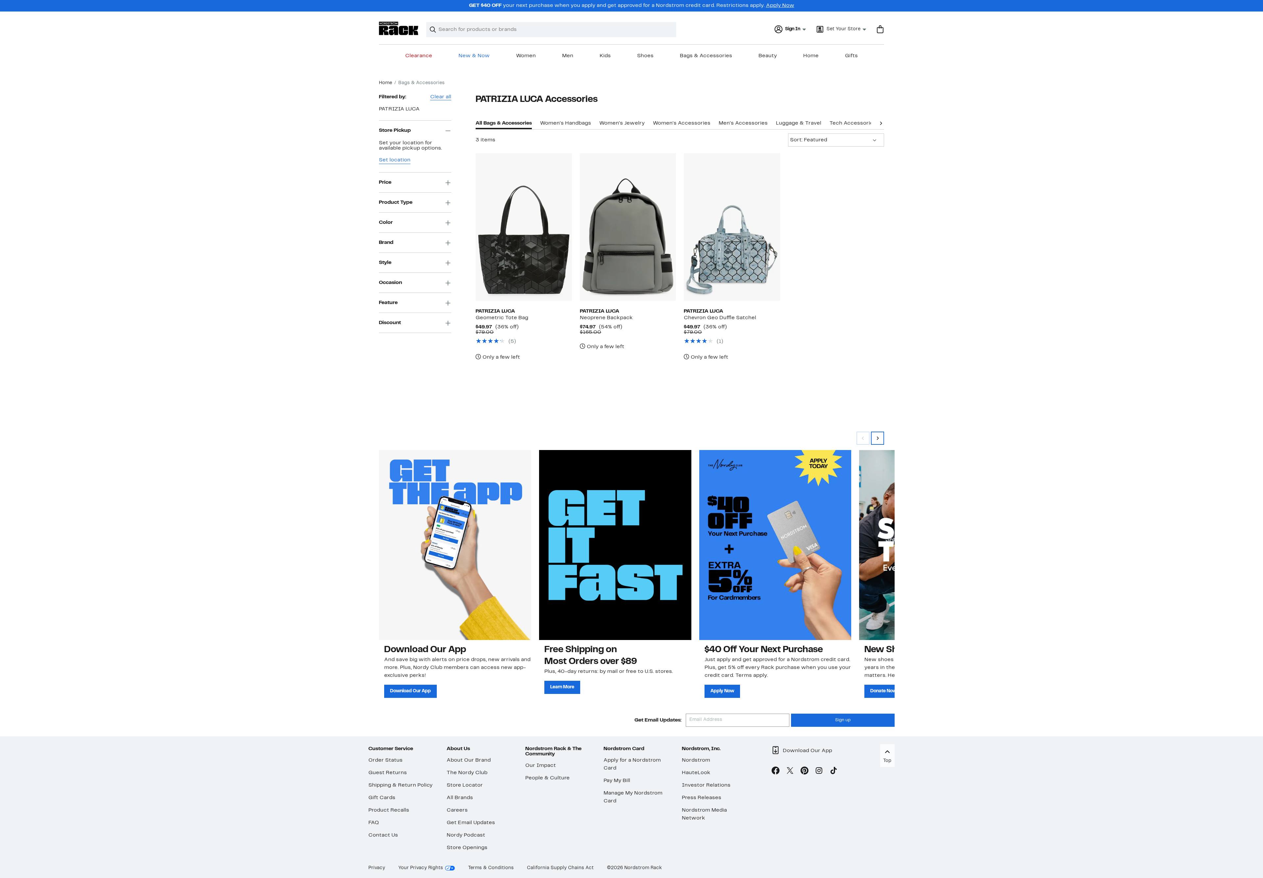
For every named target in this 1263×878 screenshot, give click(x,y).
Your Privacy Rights (420, 868)
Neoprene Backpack (606, 318)
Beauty (767, 56)
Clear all (440, 97)
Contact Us (383, 835)
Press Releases (701, 797)
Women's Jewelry (622, 123)
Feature (388, 302)
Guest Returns (387, 773)
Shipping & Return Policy (400, 785)
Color (386, 222)
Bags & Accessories (706, 56)
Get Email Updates (471, 822)
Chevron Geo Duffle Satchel (720, 318)
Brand (386, 242)
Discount (390, 322)
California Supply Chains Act (560, 868)
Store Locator (465, 785)
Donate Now (883, 691)
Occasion (390, 282)
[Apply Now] (775, 545)
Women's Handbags (565, 123)
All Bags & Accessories (504, 123)
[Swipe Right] (877, 438)
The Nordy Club (467, 773)
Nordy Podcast (466, 835)
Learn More (562, 687)
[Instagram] (819, 772)
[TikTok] (833, 772)
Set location (394, 160)
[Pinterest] (804, 772)
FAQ (373, 822)
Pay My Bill (617, 780)
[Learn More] (615, 545)
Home (811, 56)
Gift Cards (381, 797)
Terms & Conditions (491, 868)
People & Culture (547, 778)
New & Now (474, 56)
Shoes (645, 56)
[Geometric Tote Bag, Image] (524, 226)
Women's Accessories (681, 123)
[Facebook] (776, 772)
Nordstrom (696, 760)
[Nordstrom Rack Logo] (398, 28)
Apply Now (780, 5)
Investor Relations (706, 785)
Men (567, 56)
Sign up (843, 720)
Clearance (418, 56)
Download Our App (410, 691)
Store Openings (467, 847)
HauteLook (696, 773)
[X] (790, 772)
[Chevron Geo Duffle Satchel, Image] (732, 226)
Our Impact (540, 765)
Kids (605, 56)
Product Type (395, 202)
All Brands (460, 797)
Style (385, 262)
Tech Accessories (853, 123)
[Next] (881, 122)
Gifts (851, 56)
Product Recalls (388, 810)
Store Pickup (395, 130)
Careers (457, 810)
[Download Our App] (455, 545)
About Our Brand (469, 760)
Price (385, 182)
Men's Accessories (743, 123)
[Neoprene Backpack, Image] (628, 226)
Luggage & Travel (798, 123)
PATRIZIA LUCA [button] (399, 109)
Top (887, 761)
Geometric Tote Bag (502, 318)
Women (526, 56)
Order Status (385, 760)
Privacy (376, 868)
